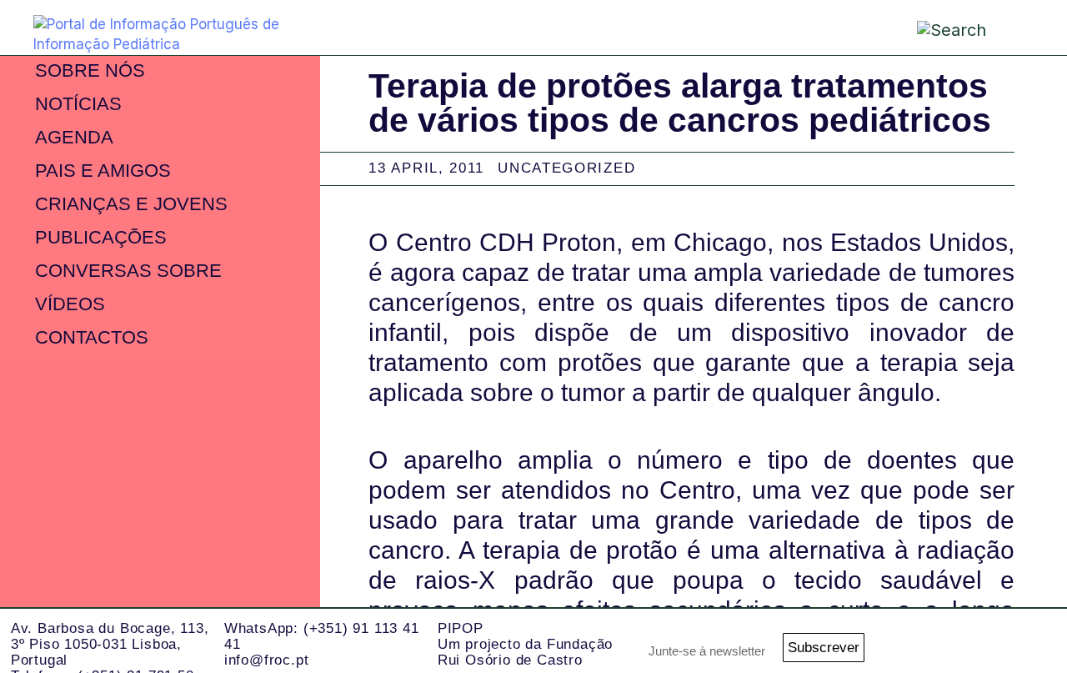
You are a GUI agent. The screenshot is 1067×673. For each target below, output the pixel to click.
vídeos (70, 304)
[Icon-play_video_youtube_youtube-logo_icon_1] (1038, 640)
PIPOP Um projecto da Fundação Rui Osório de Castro (525, 643)
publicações (101, 237)
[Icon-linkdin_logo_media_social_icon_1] (946, 640)
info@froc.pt (266, 660)
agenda (74, 137)
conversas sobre (128, 270)
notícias (78, 103)
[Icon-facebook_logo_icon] (992, 640)
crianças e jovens (131, 203)
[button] (1017, 26)
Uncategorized (566, 168)
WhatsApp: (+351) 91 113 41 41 (321, 636)
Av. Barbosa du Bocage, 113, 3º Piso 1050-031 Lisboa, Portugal (110, 643)
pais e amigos (103, 170)
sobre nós (90, 70)
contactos (91, 337)
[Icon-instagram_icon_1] (900, 640)
